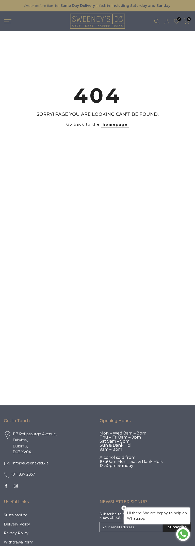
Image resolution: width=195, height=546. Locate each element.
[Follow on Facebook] (6, 486)
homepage (115, 124)
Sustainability (15, 515)
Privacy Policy (16, 533)
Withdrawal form (18, 542)
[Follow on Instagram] (15, 486)
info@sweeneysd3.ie (30, 463)
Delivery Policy (17, 524)
